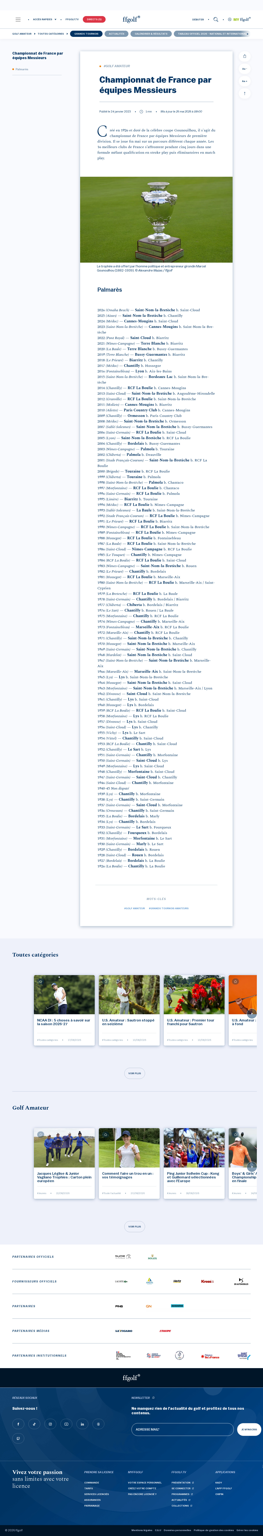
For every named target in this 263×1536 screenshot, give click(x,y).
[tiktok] (34, 1424)
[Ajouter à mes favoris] (40, 981)
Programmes (180, 1494)
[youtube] (66, 1424)
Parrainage (92, 1505)
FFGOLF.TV (72, 19)
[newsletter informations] (153, 1398)
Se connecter (181, 1488)
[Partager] (245, 56)
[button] (18, 19)
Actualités (116, 34)
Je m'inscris (249, 1429)
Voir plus (134, 1073)
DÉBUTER (198, 19)
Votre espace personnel (145, 1482)
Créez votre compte (142, 1488)
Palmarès (22, 69)
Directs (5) (94, 19)
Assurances (92, 1500)
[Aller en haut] (245, 93)
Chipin (219, 1494)
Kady (218, 1482)
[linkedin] (82, 1424)
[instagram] (50, 1424)
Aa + (244, 81)
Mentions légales (142, 1530)
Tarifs (88, 1488)
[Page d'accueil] (131, 19)
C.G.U (158, 1530)
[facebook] (18, 1424)
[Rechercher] (216, 19)
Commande (91, 1482)
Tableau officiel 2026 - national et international (212, 34)
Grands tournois (86, 34)
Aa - (244, 69)
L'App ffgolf (223, 1488)
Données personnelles (177, 1530)
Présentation (181, 1482)
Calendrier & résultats (151, 34)
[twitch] (18, 1438)
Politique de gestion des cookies (214, 1530)
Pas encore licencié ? (142, 1494)
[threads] (98, 1424)
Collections (180, 1505)
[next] (248, 34)
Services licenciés (96, 1494)
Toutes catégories (51, 34)
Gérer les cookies (247, 1530)
